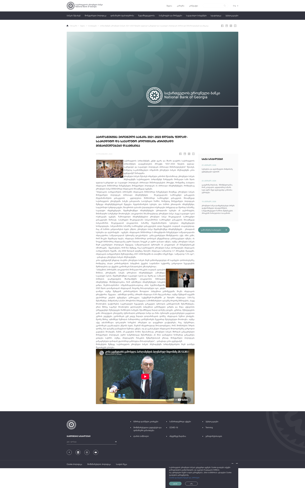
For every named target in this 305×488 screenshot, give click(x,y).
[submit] (225, 6)
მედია (82, 26)
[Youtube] (95, 452)
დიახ (175, 484)
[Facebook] (222, 26)
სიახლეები (92, 26)
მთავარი (73, 26)
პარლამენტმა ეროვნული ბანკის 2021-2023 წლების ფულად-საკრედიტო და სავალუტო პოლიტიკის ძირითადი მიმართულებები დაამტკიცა (154, 26)
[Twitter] (231, 26)
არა (191, 484)
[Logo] (85, 6)
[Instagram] (86, 452)
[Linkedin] (226, 26)
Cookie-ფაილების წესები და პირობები (184, 478)
